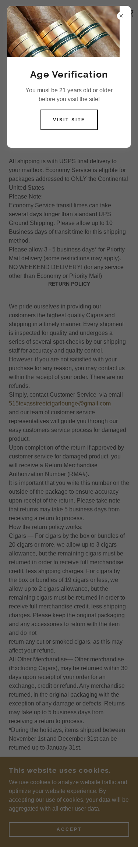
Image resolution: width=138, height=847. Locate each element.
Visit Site (69, 119)
